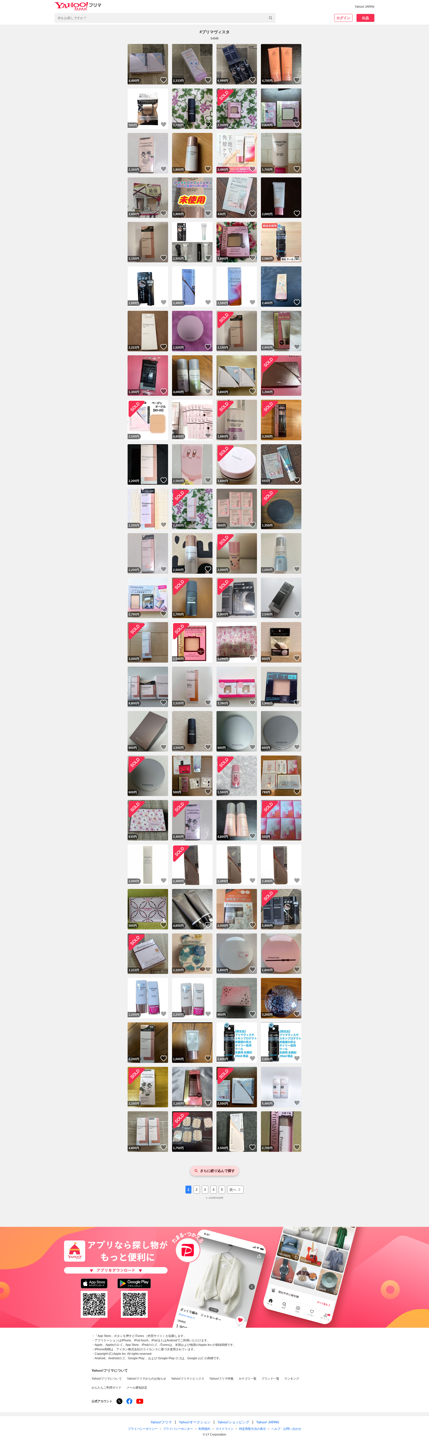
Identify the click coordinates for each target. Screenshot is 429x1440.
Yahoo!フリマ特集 (221, 1378)
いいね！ (163, 80)
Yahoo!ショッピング (233, 1422)
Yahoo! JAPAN (364, 6)
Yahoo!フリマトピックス (187, 1378)
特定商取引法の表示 (252, 1429)
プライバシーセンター (178, 1429)
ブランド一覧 (270, 1378)
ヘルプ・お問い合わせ (286, 1429)
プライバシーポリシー (143, 1429)
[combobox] (165, 18)
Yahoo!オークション (195, 1422)
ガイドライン (225, 1429)
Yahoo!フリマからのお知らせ (146, 1378)
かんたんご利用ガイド (106, 1387)
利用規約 (204, 1429)
